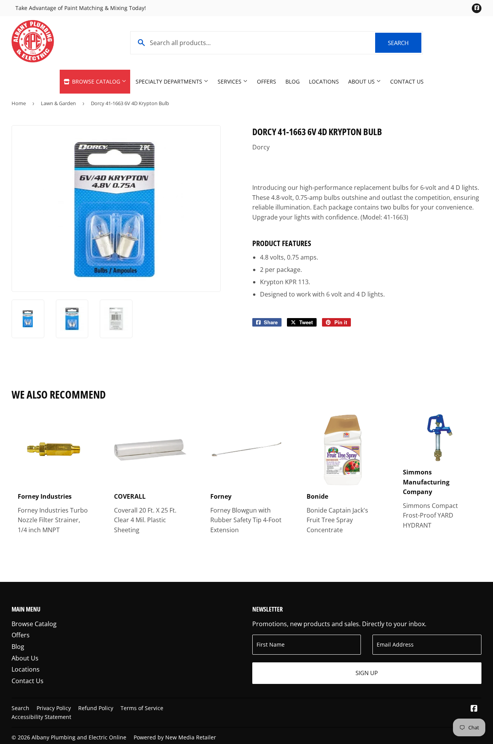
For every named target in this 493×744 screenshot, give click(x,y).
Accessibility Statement (41, 717)
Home (19, 103)
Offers (266, 81)
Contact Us (407, 81)
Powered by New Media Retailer (175, 737)
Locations (324, 81)
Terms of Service (142, 708)
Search (404, 43)
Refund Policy (95, 708)
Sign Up (366, 673)
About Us (362, 81)
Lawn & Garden (58, 103)
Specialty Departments (170, 81)
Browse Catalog (96, 81)
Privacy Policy (54, 708)
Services (230, 81)
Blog (292, 81)
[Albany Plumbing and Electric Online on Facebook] (474, 709)
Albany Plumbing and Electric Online (79, 737)
